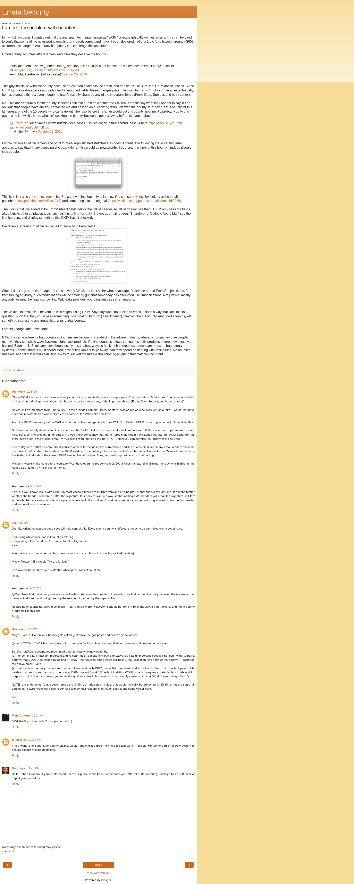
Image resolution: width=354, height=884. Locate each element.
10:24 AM (38, 715)
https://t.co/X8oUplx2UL (65, 70)
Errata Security (26, 12)
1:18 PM (31, 629)
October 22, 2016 (49, 131)
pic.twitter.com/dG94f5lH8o (29, 127)
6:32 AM (35, 588)
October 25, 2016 (74, 74)
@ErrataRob (38, 70)
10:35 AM (35, 739)
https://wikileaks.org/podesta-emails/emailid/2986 (144, 201)
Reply (15, 473)
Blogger (106, 880)
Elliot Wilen (20, 739)
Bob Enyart (19, 768)
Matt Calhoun (21, 715)
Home (98, 864)
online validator (81, 213)
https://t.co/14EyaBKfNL (166, 123)
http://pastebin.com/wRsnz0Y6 (38, 201)
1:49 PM (34, 768)
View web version (98, 872)
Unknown (18, 391)
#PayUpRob (19, 70)
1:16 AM (31, 391)
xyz (14, 522)
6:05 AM (23, 522)
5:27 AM (35, 486)
